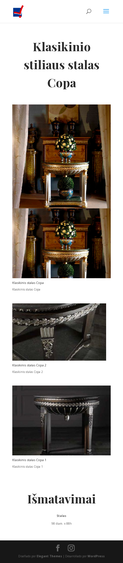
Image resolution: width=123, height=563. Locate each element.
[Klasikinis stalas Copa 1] (61, 454)
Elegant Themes (49, 556)
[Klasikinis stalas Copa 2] (59, 359)
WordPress (96, 556)
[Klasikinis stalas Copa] (61, 277)
